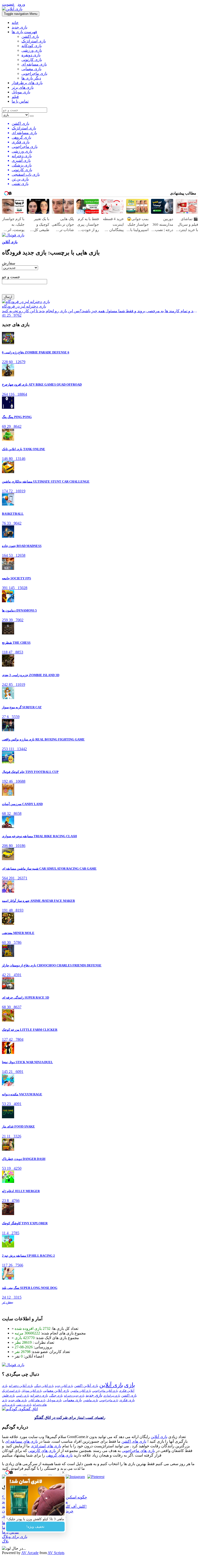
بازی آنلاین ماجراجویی (105, 1390)
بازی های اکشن (133, 1441)
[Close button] (63, 1472)
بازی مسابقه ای (34, 64)
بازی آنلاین (10, 242)
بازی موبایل (21, 92)
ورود (21, 4)
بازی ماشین (90, 1400)
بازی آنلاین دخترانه (21, 1386)
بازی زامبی (22, 1395)
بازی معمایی (31, 69)
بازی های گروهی (59, 1455)
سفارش (8, 263)
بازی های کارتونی (42, 1451)
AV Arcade (30, 1553)
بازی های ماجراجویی (138, 1451)
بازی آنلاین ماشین (80, 1390)
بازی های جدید (17, 1400)
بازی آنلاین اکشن (86, 1386)
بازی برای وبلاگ (14, 1537)
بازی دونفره (30, 55)
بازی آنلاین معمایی (56, 1390)
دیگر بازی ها (31, 78)
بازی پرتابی (8, 1404)
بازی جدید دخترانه (74, 1395)
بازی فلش (8, 1395)
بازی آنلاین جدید (64, 1386)
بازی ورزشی (31, 50)
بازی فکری (127, 1400)
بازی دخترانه (39, 1395)
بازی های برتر (23, 87)
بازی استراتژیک (33, 41)
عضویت (8, 4)
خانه (15, 22)
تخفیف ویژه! (35, 1526)
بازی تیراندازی (111, 1395)
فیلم (15, 97)
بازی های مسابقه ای (21, 1441)
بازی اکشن (30, 36)
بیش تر (7, 1302)
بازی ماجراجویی (34, 73)
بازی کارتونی (31, 60)
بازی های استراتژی (46, 1446)
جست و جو (11, 277)
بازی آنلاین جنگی (44, 1386)
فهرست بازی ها (24, 32)
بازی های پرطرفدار (27, 83)
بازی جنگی (56, 1395)
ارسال (8, 297)
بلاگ (5, 1541)
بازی (129, 1385)
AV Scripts (56, 1553)
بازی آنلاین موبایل (31, 1390)
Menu (20, 14)
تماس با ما (20, 101)
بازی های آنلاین (37, 1400)
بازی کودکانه (31, 46)
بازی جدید (19, 27)
